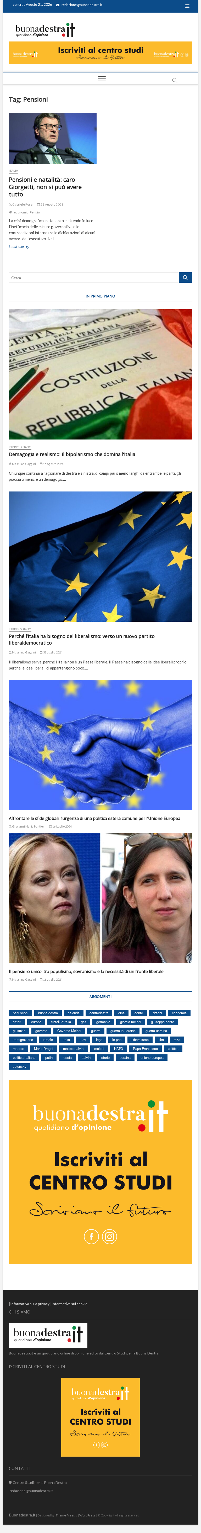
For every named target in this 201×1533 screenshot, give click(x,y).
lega (99, 1039)
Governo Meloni (69, 1030)
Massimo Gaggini (24, 463)
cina (121, 1012)
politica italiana (24, 1057)
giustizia (19, 1030)
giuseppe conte (162, 1021)
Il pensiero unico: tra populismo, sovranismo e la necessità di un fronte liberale (86, 971)
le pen (116, 1039)
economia (21, 212)
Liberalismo (140, 1039)
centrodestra (99, 1012)
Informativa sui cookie (69, 1303)
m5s (177, 1039)
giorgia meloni (130, 1021)
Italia (13, 170)
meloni (99, 1048)
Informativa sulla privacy (29, 1303)
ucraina (125, 1057)
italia (66, 1039)
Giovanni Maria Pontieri (28, 826)
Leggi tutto (22, 247)
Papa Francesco (145, 1048)
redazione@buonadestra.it (82, 5)
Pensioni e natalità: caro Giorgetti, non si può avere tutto (45, 186)
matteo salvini (73, 1048)
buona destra (48, 1012)
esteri (17, 1021)
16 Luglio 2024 (62, 826)
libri (161, 1039)
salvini (86, 1057)
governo (41, 1030)
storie (105, 1057)
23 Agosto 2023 (51, 204)
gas (83, 1021)
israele (48, 1039)
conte (139, 1012)
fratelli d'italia (61, 1021)
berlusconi (20, 1012)
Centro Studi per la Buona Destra (39, 1482)
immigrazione (23, 1039)
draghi (157, 1012)
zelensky (19, 1066)
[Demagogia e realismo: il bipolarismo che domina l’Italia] (100, 374)
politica (173, 1048)
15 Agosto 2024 (52, 463)
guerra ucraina (156, 1030)
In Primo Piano (20, 447)
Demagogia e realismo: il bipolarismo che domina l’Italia (72, 454)
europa (36, 1021)
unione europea (152, 1057)
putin (49, 1057)
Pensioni (36, 212)
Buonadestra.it (22, 1515)
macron (18, 1048)
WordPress (87, 1515)
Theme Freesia (66, 1515)
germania (103, 1021)
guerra (95, 1030)
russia (67, 1057)
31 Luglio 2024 (52, 652)
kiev (83, 1039)
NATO (118, 1048)
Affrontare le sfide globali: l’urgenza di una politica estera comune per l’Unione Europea (94, 818)
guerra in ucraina (123, 1030)
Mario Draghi (43, 1048)
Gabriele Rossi (22, 204)
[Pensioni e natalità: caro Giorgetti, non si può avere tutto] (53, 138)
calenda (74, 1012)
